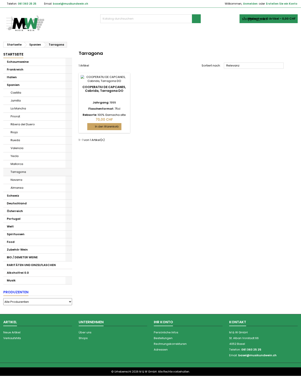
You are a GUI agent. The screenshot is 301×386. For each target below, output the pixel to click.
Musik (11, 280)
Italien (12, 77)
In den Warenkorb (104, 126)
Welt (10, 226)
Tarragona (18, 172)
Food (11, 242)
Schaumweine (18, 62)
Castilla (16, 92)
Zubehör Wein (17, 249)
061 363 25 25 (27, 4)
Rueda (15, 140)
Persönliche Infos (166, 332)
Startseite (13, 54)
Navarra (16, 180)
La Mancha (18, 108)
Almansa (17, 188)
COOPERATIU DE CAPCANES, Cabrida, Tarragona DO (104, 89)
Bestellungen (163, 338)
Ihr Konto (163, 322)
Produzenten (15, 292)
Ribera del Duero (23, 124)
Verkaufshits (12, 338)
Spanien (13, 85)
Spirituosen (15, 234)
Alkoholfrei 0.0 (18, 273)
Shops (83, 338)
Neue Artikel (11, 332)
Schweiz (13, 196)
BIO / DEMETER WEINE (22, 257)
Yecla (15, 156)
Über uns (85, 332)
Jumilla (16, 100)
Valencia (17, 148)
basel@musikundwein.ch (70, 4)
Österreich (15, 211)
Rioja (14, 132)
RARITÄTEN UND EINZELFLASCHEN (31, 265)
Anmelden (250, 4)
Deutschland (17, 203)
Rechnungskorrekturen (170, 344)
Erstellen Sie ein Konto (281, 4)
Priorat (15, 116)
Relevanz (253, 66)
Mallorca (17, 164)
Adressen (161, 349)
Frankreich (15, 69)
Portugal (13, 219)
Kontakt (237, 322)
